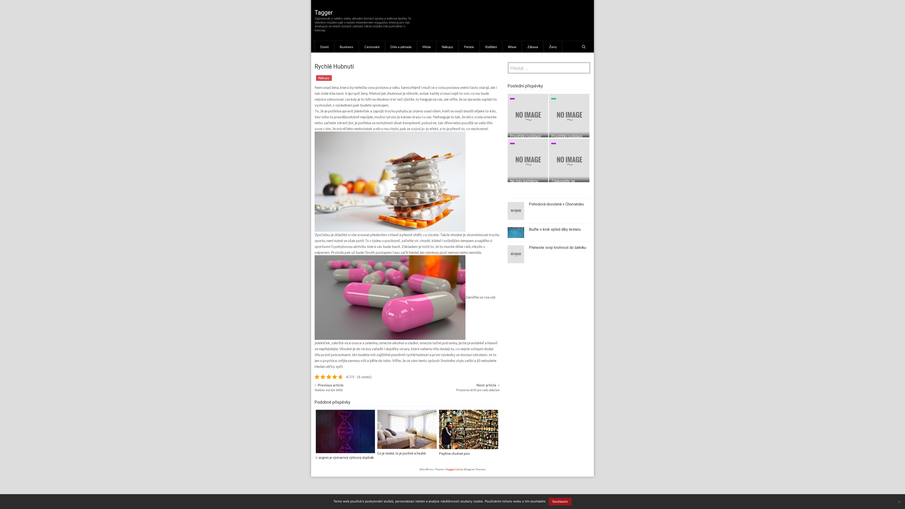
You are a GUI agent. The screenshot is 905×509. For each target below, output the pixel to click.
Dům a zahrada (401, 47)
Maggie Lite (452, 469)
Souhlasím (560, 501)
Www (512, 47)
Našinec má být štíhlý (329, 390)
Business (346, 47)
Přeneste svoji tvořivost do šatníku (557, 247)
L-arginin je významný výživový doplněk (345, 458)
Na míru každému (524, 181)
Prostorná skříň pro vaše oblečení (477, 390)
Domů (324, 47)
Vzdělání (491, 47)
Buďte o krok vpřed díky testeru (555, 229)
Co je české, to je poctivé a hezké (401, 453)
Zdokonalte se (563, 181)
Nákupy (447, 47)
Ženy (553, 47)
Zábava (532, 47)
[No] (899, 501)
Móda (427, 47)
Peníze (469, 47)
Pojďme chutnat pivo (454, 454)
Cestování (371, 47)
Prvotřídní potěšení (525, 136)
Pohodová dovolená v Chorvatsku (556, 204)
